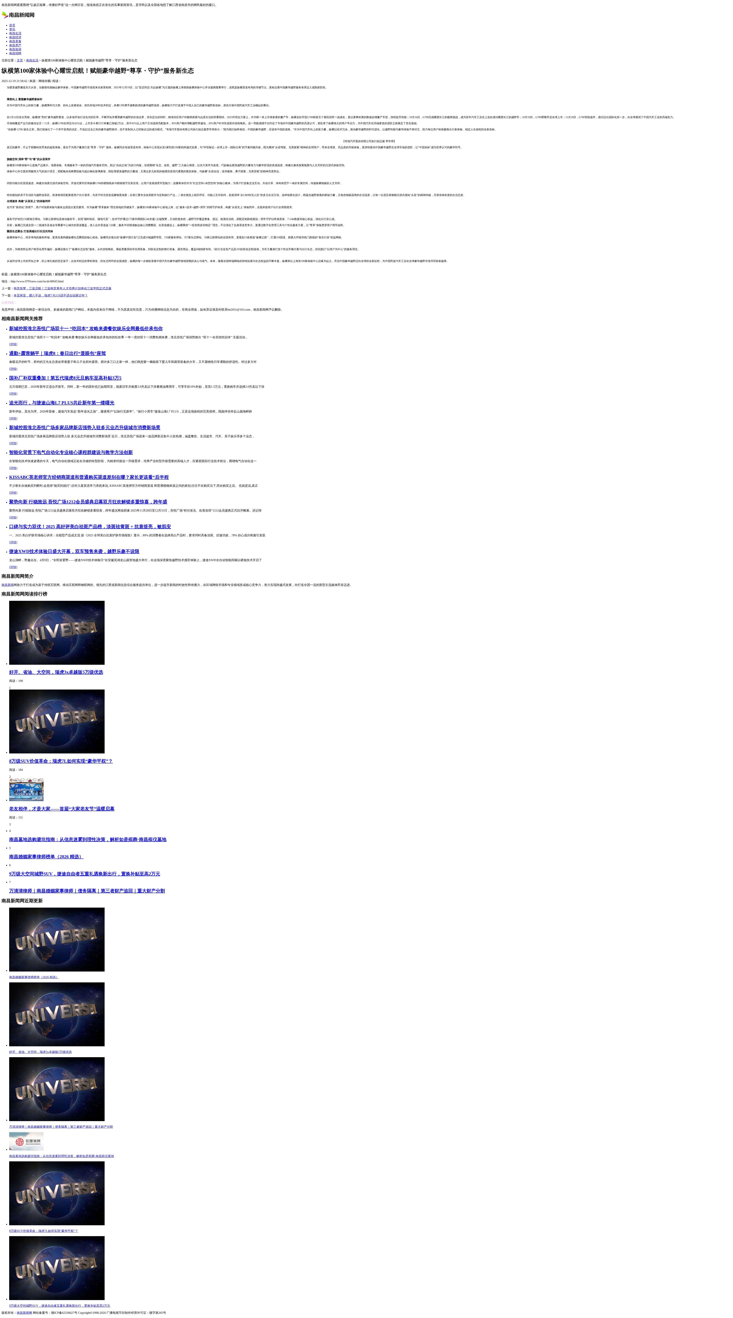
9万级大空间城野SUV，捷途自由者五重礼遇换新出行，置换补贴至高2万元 (84, 873)
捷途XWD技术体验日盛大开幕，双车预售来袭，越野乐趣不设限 (74, 551)
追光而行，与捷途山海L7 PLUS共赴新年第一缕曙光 (61, 402)
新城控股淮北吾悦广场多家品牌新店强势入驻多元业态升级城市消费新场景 (84, 427)
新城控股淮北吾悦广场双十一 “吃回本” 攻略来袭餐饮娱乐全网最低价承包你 (86, 328)
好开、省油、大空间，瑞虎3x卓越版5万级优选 (56, 672)
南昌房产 (15, 45)
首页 (12, 25)
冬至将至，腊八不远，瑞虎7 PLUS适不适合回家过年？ (51, 295)
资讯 (12, 29)
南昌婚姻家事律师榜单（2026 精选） (46, 856)
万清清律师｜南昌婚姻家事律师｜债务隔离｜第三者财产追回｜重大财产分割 (87, 890)
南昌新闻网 (24, 1312)
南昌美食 (15, 41)
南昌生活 (15, 33)
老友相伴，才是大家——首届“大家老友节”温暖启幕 (62, 808)
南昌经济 (15, 37)
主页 (20, 60)
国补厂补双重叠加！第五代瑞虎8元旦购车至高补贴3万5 (65, 377)
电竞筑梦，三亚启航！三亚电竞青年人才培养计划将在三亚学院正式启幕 (62, 288)
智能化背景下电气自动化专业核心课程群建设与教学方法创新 (71, 452)
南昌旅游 (15, 49)
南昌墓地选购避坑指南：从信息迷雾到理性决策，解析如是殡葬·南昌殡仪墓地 (87, 839)
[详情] (13, 344)
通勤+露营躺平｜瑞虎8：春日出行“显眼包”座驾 (57, 353)
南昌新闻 (8, 584)
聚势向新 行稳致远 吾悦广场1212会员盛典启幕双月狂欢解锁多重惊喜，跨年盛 (88, 501)
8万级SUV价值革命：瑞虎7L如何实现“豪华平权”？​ (61, 761)
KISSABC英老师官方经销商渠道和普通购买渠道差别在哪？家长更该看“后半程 (89, 477)
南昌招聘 (15, 53)
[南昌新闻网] (18, 18)
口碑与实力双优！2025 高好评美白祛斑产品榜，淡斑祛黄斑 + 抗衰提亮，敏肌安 (90, 526)
